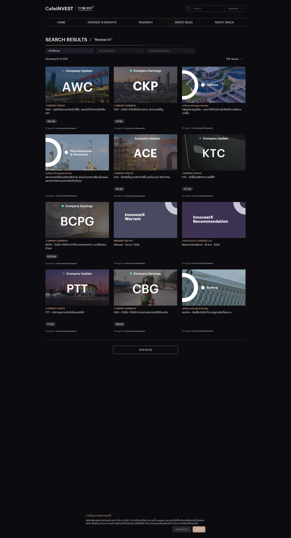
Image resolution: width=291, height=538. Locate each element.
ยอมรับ (199, 529)
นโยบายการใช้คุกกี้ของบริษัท (185, 523)
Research (146, 22)
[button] (77, 116)
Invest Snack (224, 22)
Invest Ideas (184, 22)
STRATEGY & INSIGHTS (102, 22)
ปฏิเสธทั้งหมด (182, 529)
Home (61, 22)
